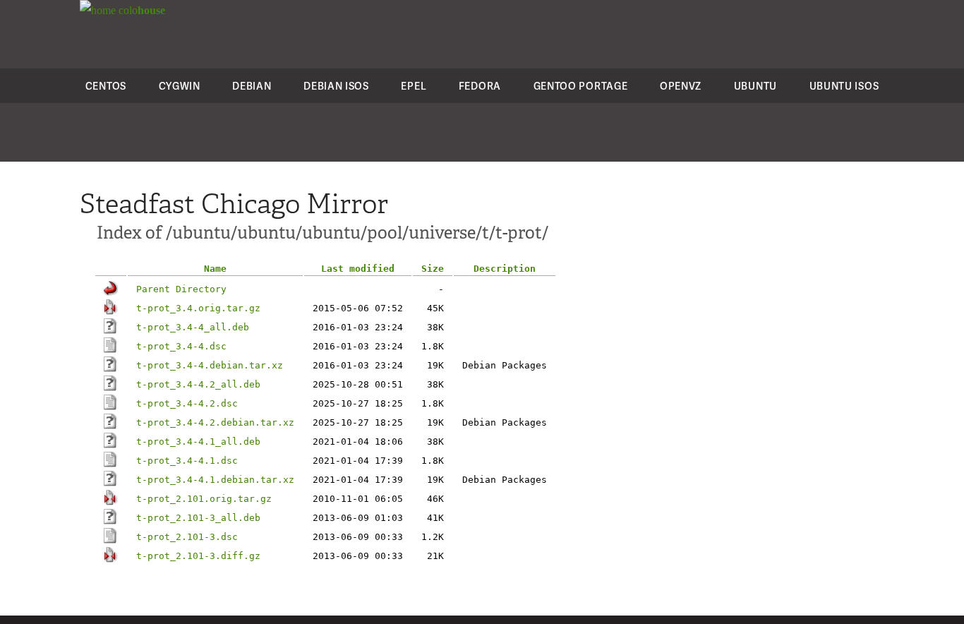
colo (140, 10)
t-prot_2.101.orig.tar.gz (204, 498)
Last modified (357, 268)
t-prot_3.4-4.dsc (181, 346)
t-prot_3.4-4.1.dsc (187, 460)
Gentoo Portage (581, 85)
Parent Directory (181, 289)
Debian (251, 85)
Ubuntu (755, 85)
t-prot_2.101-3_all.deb (198, 517)
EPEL (413, 85)
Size (432, 268)
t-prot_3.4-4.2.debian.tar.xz (215, 422)
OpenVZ (680, 85)
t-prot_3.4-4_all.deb (192, 327)
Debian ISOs (336, 85)
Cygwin (179, 85)
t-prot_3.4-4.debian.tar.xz (209, 365)
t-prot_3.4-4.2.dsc (187, 403)
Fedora (480, 85)
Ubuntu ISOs (844, 85)
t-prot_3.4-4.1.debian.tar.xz (215, 479)
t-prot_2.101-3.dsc (187, 537)
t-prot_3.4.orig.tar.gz (198, 308)
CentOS (105, 85)
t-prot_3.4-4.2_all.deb (198, 384)
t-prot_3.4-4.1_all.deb (198, 441)
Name (215, 268)
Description (505, 268)
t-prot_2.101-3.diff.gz (198, 556)
